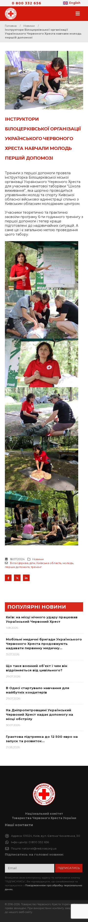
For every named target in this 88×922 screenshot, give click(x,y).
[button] (79, 13)
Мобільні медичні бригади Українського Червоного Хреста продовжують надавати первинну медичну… (44, 643)
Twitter (17, 578)
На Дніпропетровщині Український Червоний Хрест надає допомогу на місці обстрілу (39, 714)
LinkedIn (26, 578)
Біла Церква (19, 563)
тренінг (36, 567)
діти (32, 563)
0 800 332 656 (26, 3)
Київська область (48, 563)
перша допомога (17, 567)
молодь (68, 563)
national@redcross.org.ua (39, 848)
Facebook (8, 578)
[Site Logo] (12, 13)
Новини (38, 559)
